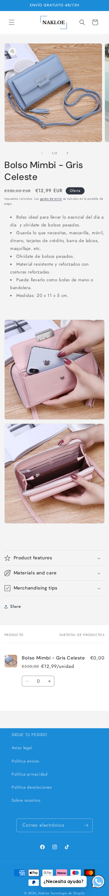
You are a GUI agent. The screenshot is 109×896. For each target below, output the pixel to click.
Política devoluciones (32, 787)
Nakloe (43, 893)
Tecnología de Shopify (68, 893)
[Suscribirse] (86, 825)
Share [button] (15, 606)
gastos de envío (51, 198)
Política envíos (25, 761)
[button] (11, 22)
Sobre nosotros (26, 800)
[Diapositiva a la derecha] (67, 153)
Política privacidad (29, 774)
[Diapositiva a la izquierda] (41, 153)
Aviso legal (22, 748)
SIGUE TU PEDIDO (29, 735)
